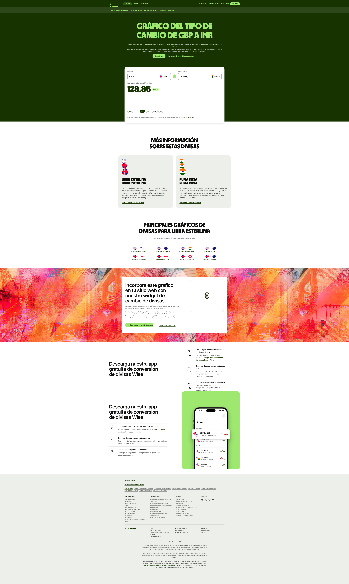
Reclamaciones (179, 530)
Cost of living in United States (162, 488)
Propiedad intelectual (181, 532)
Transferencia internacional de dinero (161, 499)
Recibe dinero (154, 507)
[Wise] (114, 4)
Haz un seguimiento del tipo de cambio (181, 56)
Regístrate (235, 4)
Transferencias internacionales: (134, 484)
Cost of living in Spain (145, 490)
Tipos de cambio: (130, 480)
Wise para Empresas (156, 511)
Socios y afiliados (130, 511)
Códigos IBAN (180, 511)
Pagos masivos (154, 515)
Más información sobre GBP (133, 202)
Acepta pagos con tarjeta (157, 517)
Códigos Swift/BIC (181, 509)
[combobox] (164, 76)
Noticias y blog (180, 499)
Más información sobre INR (190, 202)
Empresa (136, 4)
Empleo (127, 505)
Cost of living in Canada (160, 490)
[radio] (130, 111)
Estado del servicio (130, 507)
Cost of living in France (131, 490)
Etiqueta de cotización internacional (186, 507)
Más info (191, 117)
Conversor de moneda (182, 505)
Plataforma (144, 4)
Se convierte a (182, 71)
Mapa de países (205, 530)
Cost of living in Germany (208, 488)
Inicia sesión (225, 4)
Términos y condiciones (167, 325)
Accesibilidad (128, 517)
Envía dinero (159, 56)
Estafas (203, 532)
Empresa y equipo (130, 499)
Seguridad (128, 501)
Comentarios (128, 515)
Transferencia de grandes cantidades (161, 505)
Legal (151, 528)
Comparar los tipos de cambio (184, 515)
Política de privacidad (181, 528)
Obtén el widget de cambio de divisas (140, 325)
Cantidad (130, 71)
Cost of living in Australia (179, 488)
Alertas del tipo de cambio (183, 513)
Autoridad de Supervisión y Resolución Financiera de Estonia (161, 565)
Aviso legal (204, 528)
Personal (127, 4)
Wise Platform (154, 509)
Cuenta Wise (153, 501)
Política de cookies (155, 530)
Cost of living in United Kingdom (143, 488)
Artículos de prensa (130, 503)
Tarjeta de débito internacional (159, 503)
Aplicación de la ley (155, 536)
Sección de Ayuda (130, 513)
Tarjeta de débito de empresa (159, 513)
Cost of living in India (194, 488)
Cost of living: (129, 488)
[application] (141, 101)
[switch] (174, 76)
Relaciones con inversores (132, 509)
